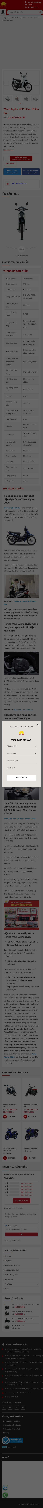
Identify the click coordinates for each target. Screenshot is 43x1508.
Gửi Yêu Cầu (21, 778)
